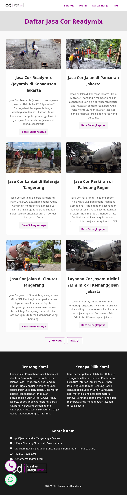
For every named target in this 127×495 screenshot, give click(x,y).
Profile (83, 5)
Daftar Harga (100, 5)
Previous (56, 340)
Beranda (69, 5)
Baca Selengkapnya (34, 131)
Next (73, 340)
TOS (116, 5)
